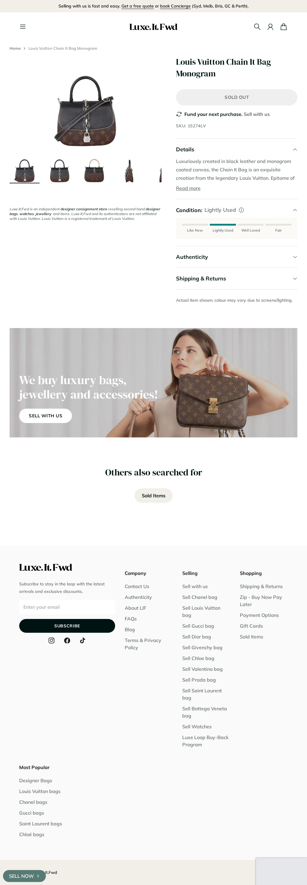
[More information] (241, 210)
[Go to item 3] (94, 168)
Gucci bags (31, 813)
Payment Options (259, 615)
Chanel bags (33, 802)
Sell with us (257, 114)
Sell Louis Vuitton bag (201, 611)
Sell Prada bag (199, 680)
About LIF (135, 608)
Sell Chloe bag (198, 658)
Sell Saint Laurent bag (202, 694)
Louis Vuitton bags (40, 791)
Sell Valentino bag (202, 669)
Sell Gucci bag (198, 626)
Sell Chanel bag (199, 597)
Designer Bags (35, 780)
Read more (188, 188)
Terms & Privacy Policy (143, 643)
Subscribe (67, 626)
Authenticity (138, 597)
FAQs (131, 619)
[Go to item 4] (129, 168)
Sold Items (153, 496)
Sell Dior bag (196, 637)
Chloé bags (31, 834)
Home (15, 48)
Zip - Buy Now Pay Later (261, 600)
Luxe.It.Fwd (45, 872)
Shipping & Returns (261, 586)
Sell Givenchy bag (202, 647)
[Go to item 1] (25, 168)
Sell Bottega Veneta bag (204, 712)
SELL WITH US (45, 416)
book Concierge (175, 6)
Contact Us (137, 586)
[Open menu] (22, 27)
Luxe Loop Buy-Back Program (205, 740)
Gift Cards (251, 626)
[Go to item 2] (59, 168)
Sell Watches (197, 727)
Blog (130, 629)
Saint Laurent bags (40, 824)
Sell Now (21, 876)
